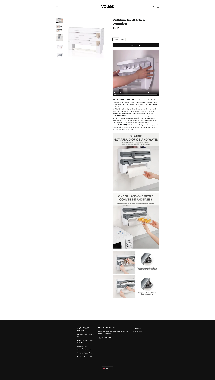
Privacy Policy (137, 328)
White (116, 39)
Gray (122, 39)
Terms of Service (137, 331)
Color (115, 36)
